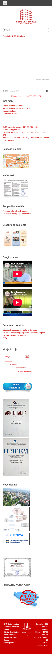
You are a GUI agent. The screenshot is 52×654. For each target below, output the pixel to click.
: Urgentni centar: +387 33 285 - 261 (20, 127)
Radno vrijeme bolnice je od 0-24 (17, 108)
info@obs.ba (42, 645)
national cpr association (42, 79)
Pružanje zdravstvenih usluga (15, 211)
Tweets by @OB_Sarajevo (14, 36)
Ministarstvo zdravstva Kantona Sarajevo (20, 330)
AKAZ (5, 338)
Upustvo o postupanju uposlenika (17, 214)
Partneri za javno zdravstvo (14, 335)
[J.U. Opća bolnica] (26, 17)
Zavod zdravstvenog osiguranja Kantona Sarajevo (24, 333)
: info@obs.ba (11, 130)
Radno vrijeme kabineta (13, 106)
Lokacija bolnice (9, 111)
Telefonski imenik (10, 114)
